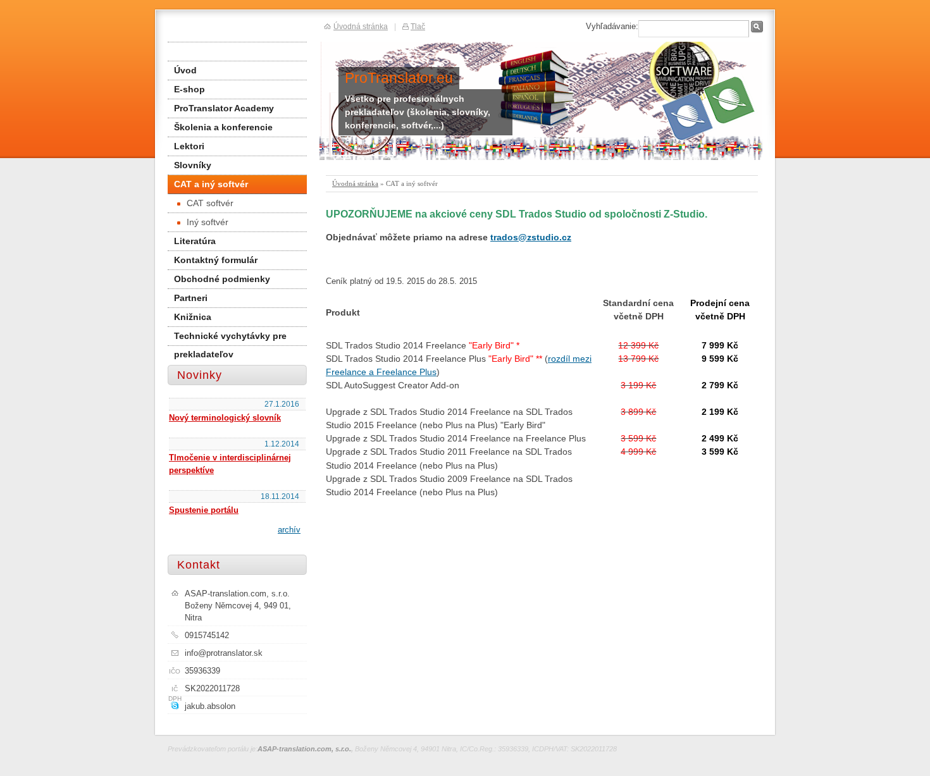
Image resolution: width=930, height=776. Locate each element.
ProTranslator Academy (224, 108)
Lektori (189, 146)
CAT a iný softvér (211, 184)
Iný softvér (207, 222)
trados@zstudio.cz (530, 237)
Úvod (185, 70)
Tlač (418, 26)
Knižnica (192, 317)
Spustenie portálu (204, 510)
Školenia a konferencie (223, 127)
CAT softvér (210, 203)
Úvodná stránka (355, 183)
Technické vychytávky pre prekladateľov (230, 338)
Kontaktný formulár (215, 260)
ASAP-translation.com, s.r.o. (304, 749)
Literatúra (195, 241)
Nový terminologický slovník (225, 417)
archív (289, 529)
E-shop (189, 89)
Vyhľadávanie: (612, 26)
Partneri (191, 298)
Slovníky (192, 165)
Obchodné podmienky (222, 279)
